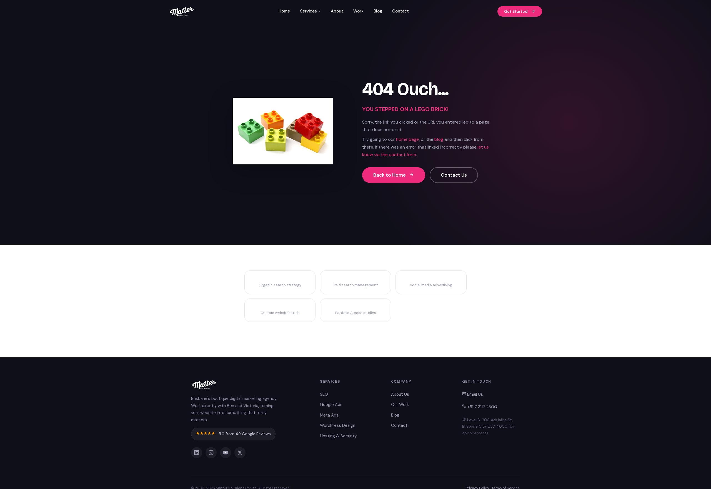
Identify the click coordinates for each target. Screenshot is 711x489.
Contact (400, 11)
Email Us (474, 394)
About (337, 11)
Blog (378, 11)
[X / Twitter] (240, 452)
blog (438, 139)
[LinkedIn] (196, 452)
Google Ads (331, 404)
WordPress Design (337, 425)
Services (308, 11)
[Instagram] (211, 452)
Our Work (400, 404)
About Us (400, 394)
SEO (324, 394)
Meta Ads (329, 415)
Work (358, 11)
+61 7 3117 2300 (481, 407)
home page (407, 139)
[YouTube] (225, 452)
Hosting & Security (338, 436)
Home (284, 11)
